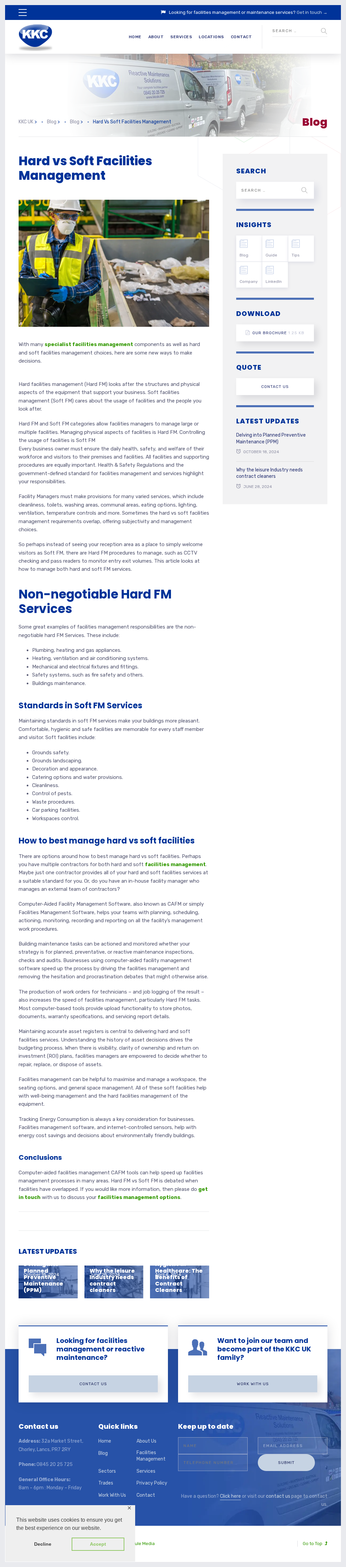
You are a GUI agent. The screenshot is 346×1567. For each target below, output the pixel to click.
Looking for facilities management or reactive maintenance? (100, 1349)
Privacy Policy (152, 1483)
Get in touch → (312, 12)
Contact (241, 36)
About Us (146, 1441)
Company (249, 281)
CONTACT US (275, 386)
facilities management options (139, 1197)
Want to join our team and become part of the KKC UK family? (264, 1349)
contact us (278, 1496)
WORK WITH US (253, 1383)
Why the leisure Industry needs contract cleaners (112, 1280)
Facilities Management (151, 1456)
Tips (296, 255)
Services (181, 36)
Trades (105, 1483)
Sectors (107, 1471)
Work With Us (112, 1495)
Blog (244, 255)
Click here (230, 1496)
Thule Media (142, 1543)
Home (135, 36)
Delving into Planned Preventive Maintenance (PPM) (271, 438)
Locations (211, 36)
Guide (271, 255)
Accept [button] (98, 1544)
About (156, 36)
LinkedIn (274, 281)
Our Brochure (278, 332)
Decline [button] (42, 1544)
